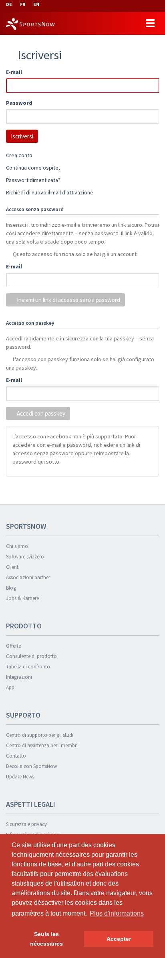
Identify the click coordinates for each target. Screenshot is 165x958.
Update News (20, 776)
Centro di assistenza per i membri (42, 745)
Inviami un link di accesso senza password (68, 300)
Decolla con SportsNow (31, 766)
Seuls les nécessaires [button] (46, 939)
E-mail (14, 72)
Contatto (16, 755)
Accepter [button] (119, 939)
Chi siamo (17, 546)
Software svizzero (25, 556)
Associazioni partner (28, 577)
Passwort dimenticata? (33, 180)
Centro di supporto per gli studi (39, 735)
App (10, 687)
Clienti (13, 567)
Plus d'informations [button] (117, 913)
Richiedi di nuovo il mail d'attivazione (49, 192)
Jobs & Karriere (22, 598)
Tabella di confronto (28, 666)
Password (19, 102)
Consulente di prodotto (31, 656)
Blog (11, 587)
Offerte (13, 645)
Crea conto (19, 155)
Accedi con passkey (40, 413)
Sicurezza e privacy (26, 824)
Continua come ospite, (33, 167)
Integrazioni (19, 677)
